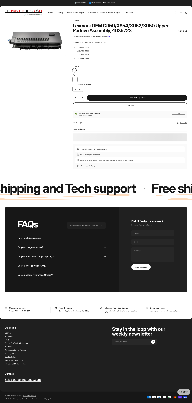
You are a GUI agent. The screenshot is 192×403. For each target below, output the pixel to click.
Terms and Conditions (14, 360)
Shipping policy (48, 399)
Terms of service (26, 399)
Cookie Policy (10, 357)
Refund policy (8, 399)
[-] (74, 70)
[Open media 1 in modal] (35, 37)
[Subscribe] (153, 342)
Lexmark (76, 21)
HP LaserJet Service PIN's (15, 364)
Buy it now (130, 105)
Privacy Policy (10, 353)
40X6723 (78, 89)
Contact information (37, 399)
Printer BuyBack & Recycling (16, 343)
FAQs (84, 225)
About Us (8, 336)
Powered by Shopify (29, 396)
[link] (23, 380)
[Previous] (71, 3)
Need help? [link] (183, 123)
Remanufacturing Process (15, 350)
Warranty (8, 347)
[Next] (120, 3)
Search (8, 333)
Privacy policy (17, 399)
